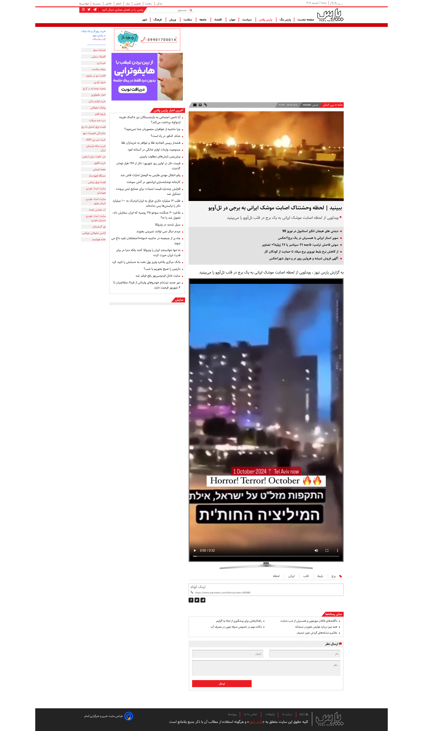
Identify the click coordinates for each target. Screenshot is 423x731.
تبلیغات (270, 714)
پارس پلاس (266, 19)
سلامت (149, 4)
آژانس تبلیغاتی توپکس (94, 233)
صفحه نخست (305, 19)
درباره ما (287, 714)
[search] (192, 10)
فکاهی (108, 4)
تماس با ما (251, 714)
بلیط (320, 576)
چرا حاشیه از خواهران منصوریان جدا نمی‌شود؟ (152, 129)
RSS (302, 714)
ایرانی (291, 576)
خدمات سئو (99, 50)
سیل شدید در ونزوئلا (167, 224)
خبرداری (101, 63)
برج (334, 576)
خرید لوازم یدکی (97, 101)
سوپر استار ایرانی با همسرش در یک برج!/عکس (308, 238)
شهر (144, 19)
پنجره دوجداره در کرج (94, 88)
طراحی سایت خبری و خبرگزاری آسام (103, 716)
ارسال (222, 684)
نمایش (179, 300)
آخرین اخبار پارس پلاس (168, 110)
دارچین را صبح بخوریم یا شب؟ (162, 268)
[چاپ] (199, 105)
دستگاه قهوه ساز (97, 176)
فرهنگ (158, 19)
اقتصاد (218, 19)
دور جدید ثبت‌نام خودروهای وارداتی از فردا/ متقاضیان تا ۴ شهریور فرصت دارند (146, 285)
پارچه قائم (100, 114)
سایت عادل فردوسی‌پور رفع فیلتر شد (157, 275)
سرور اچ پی (100, 82)
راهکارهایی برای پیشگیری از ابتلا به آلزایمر (239, 621)
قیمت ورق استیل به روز (93, 127)
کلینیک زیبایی (98, 56)
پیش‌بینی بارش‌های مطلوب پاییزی (160, 156)
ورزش (173, 19)
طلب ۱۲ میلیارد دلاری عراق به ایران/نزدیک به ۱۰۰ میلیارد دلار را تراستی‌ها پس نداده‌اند (146, 203)
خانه (340, 105)
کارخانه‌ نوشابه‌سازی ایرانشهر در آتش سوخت (153, 182)
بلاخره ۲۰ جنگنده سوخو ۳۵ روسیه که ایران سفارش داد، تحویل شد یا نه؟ (146, 215)
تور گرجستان (99, 227)
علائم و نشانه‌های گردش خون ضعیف (317, 633)
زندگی (159, 4)
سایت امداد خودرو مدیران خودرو (96, 218)
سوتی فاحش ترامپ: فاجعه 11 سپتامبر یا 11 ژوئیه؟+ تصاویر (300, 244)
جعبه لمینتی (99, 169)
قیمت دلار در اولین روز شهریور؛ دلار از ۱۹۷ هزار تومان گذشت (148, 166)
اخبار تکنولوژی (98, 95)
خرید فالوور (100, 163)
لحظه (276, 576)
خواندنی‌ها (84, 4)
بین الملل (328, 105)
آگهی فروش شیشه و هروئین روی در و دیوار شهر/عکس (303, 258)
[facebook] (191, 600)
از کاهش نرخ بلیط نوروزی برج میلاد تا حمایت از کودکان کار (301, 251)
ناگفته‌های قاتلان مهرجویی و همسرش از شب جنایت (308, 621)
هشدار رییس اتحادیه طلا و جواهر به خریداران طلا (150, 142)
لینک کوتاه (198, 587)
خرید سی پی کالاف (96, 140)
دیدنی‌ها (97, 4)
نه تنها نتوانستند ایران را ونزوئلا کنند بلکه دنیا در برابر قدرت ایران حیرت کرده (148, 253)
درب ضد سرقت (97, 120)
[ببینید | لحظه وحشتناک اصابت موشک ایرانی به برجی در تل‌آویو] (202, 600)
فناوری (137, 4)
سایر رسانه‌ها (333, 614)
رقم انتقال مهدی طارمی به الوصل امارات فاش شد (150, 175)
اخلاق (119, 4)
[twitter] (197, 600)
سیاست (247, 19)
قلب (306, 576)
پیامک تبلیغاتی (98, 108)
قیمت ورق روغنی (97, 182)
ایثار (128, 4)
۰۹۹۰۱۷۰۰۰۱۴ (99, 39)
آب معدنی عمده (97, 210)
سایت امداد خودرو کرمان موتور (96, 201)
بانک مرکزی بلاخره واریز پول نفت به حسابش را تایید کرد (146, 262)
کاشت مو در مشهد (96, 76)
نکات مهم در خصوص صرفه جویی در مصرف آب (236, 627)
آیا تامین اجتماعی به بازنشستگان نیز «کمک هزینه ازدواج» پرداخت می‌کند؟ (149, 120)
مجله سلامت (99, 69)
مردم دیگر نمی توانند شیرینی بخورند (158, 231)
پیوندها (232, 714)
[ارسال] (195, 105)
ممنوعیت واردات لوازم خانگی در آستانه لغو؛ (154, 149)
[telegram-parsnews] (94, 9)
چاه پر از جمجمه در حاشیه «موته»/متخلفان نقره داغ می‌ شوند (145, 241)
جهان (232, 19)
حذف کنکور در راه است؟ (165, 136)
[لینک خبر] (205, 105)
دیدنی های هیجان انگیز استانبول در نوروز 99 (310, 231)
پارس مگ (285, 19)
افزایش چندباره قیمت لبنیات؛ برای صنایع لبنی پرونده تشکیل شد (148, 191)
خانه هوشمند (99, 239)
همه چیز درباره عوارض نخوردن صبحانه (316, 627)
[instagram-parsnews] (83, 9)
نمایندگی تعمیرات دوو (94, 133)
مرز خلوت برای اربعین (94, 156)
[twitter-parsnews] (88, 9)
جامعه (203, 19)
